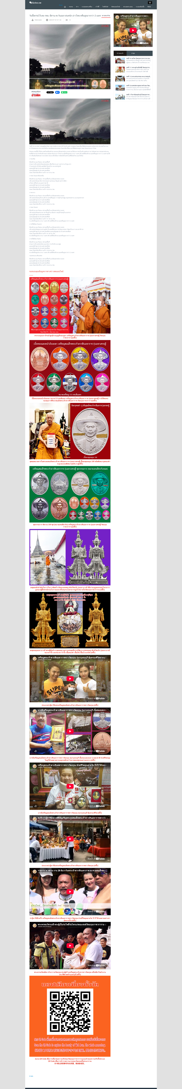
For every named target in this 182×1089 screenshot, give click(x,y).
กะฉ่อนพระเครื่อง (87, 6)
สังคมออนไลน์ (115, 6)
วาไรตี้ (97, 6)
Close (60, 5)
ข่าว (77, 6)
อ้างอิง (31, 1076)
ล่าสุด (133, 53)
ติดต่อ (149, 6)
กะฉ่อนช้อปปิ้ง (140, 6)
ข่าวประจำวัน (106, 15)
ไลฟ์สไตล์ (105, 6)
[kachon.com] (35, 2)
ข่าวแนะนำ (120, 53)
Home (71, 6)
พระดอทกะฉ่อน (128, 6)
